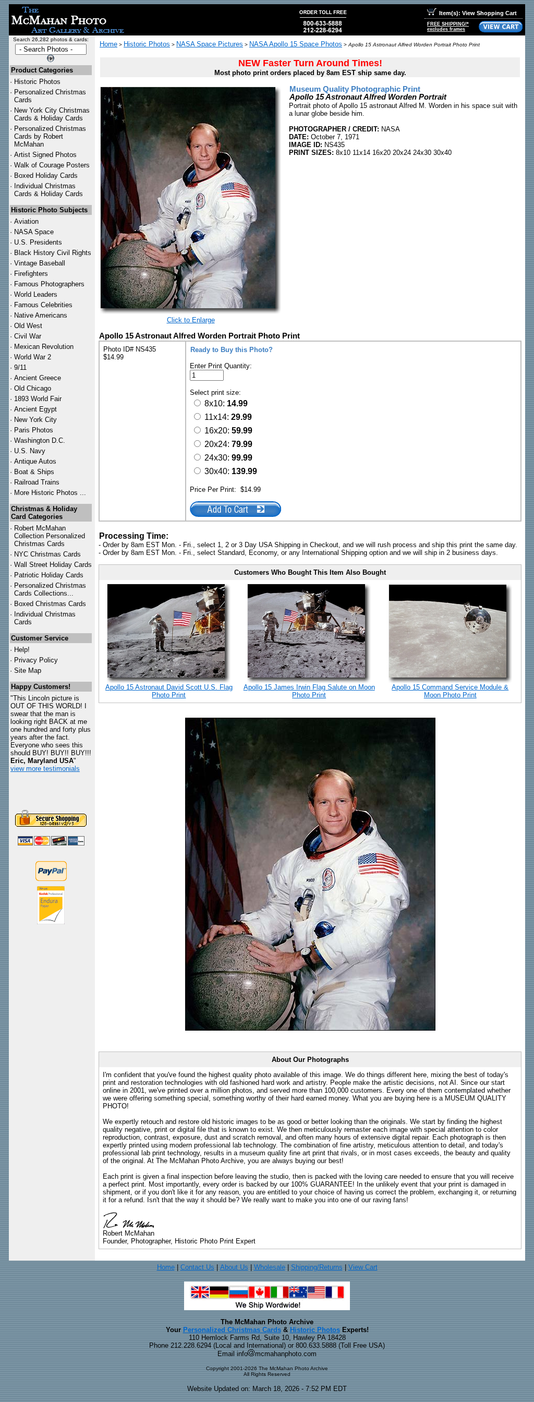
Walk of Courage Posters (52, 165)
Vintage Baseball (39, 263)
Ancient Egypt (35, 409)
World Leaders (35, 294)
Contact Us (197, 1267)
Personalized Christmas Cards (232, 1330)
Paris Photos (33, 430)
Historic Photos (37, 82)
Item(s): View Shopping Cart (478, 13)
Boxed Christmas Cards (50, 604)
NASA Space (34, 232)
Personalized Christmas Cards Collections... (50, 589)
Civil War (27, 336)
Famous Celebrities (43, 305)
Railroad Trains (36, 482)
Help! (22, 650)
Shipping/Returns (317, 1267)
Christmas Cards (47, 554)
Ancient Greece (37, 378)
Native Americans (40, 315)
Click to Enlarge (191, 320)
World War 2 (32, 357)
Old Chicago (32, 388)
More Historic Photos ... (50, 493)
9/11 (20, 367)
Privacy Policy (36, 660)
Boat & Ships (34, 472)
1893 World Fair (38, 399)
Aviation (26, 221)
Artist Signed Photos (45, 155)
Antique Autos (35, 461)
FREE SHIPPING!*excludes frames (448, 26)
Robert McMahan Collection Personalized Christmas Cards (49, 536)
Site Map (27, 670)
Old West (28, 326)
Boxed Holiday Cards (46, 175)
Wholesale (269, 1267)
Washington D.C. (39, 440)
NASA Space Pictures (209, 44)
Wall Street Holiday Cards (53, 565)
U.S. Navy (29, 451)
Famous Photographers (49, 284)
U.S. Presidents (38, 242)
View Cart (363, 1267)
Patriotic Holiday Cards (48, 575)
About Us (234, 1267)
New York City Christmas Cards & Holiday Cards (52, 114)
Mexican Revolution (44, 346)
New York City (35, 420)
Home (108, 44)
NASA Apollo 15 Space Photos (295, 44)
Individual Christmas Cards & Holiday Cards (48, 190)
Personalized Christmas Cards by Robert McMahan (50, 136)
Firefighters (31, 273)
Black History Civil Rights (52, 253)
